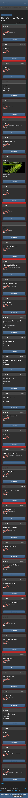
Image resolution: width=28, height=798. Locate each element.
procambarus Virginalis (11, 490)
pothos (5, 190)
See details (14, 39)
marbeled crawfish (9, 509)
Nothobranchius (9, 142)
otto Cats (6, 434)
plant (5, 86)
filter (5, 732)
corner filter (7, 695)
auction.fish (5, 3)
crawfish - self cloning (10, 602)
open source (14, 790)
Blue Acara (7, 302)
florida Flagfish (8, 472)
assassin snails (8, 621)
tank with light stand (10, 639)
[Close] (26, 8)
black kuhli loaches (9, 546)
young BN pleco (8, 341)
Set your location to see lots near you (11, 7)
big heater (6, 770)
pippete (6, 48)
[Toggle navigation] (25, 2)
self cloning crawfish (10, 528)
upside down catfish (10, 246)
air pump (6, 751)
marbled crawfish (9, 583)
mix (4, 104)
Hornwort (6, 160)
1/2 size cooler (8, 677)
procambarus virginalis (11, 565)
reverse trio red (8, 379)
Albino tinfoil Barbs (10, 265)
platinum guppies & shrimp (12, 360)
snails (5, 30)
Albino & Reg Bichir (10, 453)
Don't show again (18, 796)
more (2, 783)
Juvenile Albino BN (10, 416)
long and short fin (9, 397)
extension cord (8, 658)
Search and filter (7, 15)
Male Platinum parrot (10, 284)
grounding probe (9, 714)
